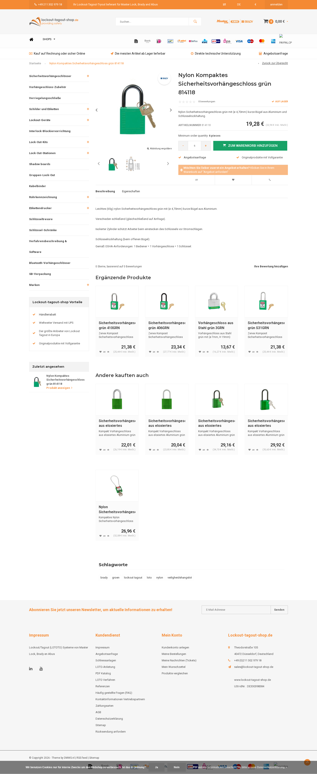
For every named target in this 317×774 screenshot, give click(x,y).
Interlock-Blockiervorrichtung (50, 131)
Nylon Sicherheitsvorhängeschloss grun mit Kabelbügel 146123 (117, 510)
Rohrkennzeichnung (43, 197)
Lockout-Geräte (39, 120)
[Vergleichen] (224, 4)
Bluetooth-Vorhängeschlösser (50, 263)
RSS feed (82, 757)
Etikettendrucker (40, 208)
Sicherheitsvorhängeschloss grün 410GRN (117, 325)
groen (115, 577)
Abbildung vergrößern (161, 148)
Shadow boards (39, 164)
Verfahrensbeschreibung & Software (48, 247)
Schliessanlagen (106, 660)
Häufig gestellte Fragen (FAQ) (114, 692)
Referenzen (103, 686)
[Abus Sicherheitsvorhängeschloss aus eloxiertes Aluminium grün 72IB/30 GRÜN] (117, 399)
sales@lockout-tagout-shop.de (253, 666)
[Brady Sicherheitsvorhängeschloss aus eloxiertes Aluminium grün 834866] (216, 399)
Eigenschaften (131, 191)
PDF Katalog (103, 673)
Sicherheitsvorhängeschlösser (50, 76)
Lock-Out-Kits (38, 142)
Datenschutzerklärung (109, 718)
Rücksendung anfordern (111, 731)
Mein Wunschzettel (173, 666)
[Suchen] (195, 21)
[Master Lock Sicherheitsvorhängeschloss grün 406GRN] (167, 301)
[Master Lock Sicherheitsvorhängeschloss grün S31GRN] (266, 301)
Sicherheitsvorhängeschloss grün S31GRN (266, 325)
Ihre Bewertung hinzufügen (271, 266)
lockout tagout (133, 577)
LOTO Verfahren (105, 679)
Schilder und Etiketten (44, 109)
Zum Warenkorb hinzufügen (253, 146)
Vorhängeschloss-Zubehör (47, 87)
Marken (34, 285)
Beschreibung (105, 191)
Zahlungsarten (104, 705)
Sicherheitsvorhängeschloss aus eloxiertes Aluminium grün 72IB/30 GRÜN (117, 424)
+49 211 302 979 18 (50, 4)
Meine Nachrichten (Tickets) (179, 660)
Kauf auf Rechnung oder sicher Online (59, 53)
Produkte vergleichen (175, 673)
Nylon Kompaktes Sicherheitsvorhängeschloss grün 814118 (86, 63)
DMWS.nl (69, 757)
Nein (176, 767)
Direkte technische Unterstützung (218, 53)
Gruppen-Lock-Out (42, 175)
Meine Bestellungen (174, 654)
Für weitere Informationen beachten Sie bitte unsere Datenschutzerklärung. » (240, 767)
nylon (159, 577)
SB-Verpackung (40, 274)
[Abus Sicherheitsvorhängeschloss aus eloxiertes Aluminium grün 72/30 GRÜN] (167, 399)
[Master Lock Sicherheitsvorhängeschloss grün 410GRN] (117, 301)
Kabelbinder (37, 186)
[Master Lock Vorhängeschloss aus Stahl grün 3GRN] (216, 301)
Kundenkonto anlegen (175, 647)
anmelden (276, 4)
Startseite (35, 63)
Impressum (103, 647)
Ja (156, 767)
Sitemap (101, 725)
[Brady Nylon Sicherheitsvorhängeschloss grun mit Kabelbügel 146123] (117, 485)
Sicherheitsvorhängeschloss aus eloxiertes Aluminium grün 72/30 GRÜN (166, 424)
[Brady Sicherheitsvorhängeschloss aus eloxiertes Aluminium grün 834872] (266, 399)
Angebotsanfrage (276, 53)
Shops (47, 39)
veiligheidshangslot (180, 577)
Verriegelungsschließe (45, 98)
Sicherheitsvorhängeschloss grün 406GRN (166, 325)
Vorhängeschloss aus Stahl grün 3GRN (215, 325)
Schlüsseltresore (41, 219)
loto (149, 577)
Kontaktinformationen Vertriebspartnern (120, 699)
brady (104, 577)
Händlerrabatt (47, 314)
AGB (98, 712)
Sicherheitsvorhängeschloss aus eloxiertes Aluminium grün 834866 (216, 424)
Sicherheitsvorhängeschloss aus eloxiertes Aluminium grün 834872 (266, 424)
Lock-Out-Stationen (42, 153)
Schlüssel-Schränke (43, 230)
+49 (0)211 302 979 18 (247, 660)
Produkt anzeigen (58, 387)
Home (31, 39)
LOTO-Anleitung (105, 666)
